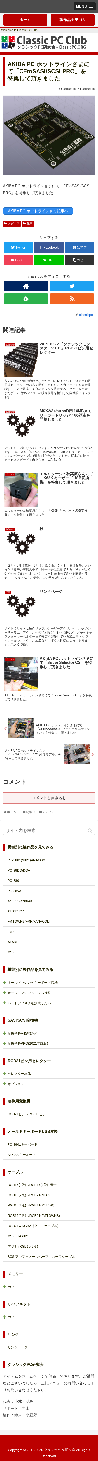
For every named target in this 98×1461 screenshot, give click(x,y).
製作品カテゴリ (72, 20)
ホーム (25, 20)
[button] (90, 831)
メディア (13, 223)
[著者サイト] (26, 286)
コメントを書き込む (49, 798)
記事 (30, 223)
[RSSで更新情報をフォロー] (72, 298)
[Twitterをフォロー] (72, 286)
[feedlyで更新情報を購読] (26, 298)
